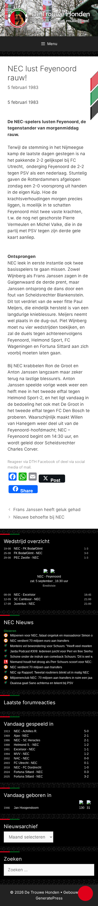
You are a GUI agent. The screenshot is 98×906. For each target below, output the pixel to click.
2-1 (86, 735)
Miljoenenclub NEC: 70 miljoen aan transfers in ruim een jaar (51, 678)
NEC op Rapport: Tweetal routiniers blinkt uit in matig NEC (49, 672)
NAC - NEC (21, 758)
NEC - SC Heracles (27, 740)
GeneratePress (49, 898)
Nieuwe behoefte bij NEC (38, 517)
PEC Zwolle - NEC (26, 557)
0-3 (86, 772)
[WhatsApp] (23, 479)
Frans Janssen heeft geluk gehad (47, 509)
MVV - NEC (21, 754)
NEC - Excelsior (24, 594)
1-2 (86, 745)
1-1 (86, 749)
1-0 (86, 767)
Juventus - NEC (24, 604)
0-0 (86, 758)
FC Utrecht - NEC (25, 763)
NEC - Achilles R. (25, 731)
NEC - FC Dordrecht (27, 767)
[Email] (33, 479)
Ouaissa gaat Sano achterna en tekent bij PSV (41, 683)
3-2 (86, 776)
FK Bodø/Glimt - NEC (28, 553)
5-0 (86, 731)
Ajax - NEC (21, 735)
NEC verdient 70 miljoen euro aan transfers (39, 641)
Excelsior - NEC (24, 749)
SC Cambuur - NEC (27, 599)
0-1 (86, 763)
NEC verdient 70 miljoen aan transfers (36, 667)
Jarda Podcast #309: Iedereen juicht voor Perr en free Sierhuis (52, 651)
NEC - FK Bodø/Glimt (28, 548)
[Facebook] (13, 479)
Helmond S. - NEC (26, 745)
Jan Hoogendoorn (26, 808)
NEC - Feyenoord (49, 576)
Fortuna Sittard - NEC (28, 772)
